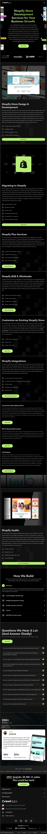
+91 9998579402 (8, 812)
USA (19, 832)
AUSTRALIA (35, 832)
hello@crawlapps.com (9, 815)
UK (29, 832)
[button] (44, 2)
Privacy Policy (43, 832)
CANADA (24, 832)
